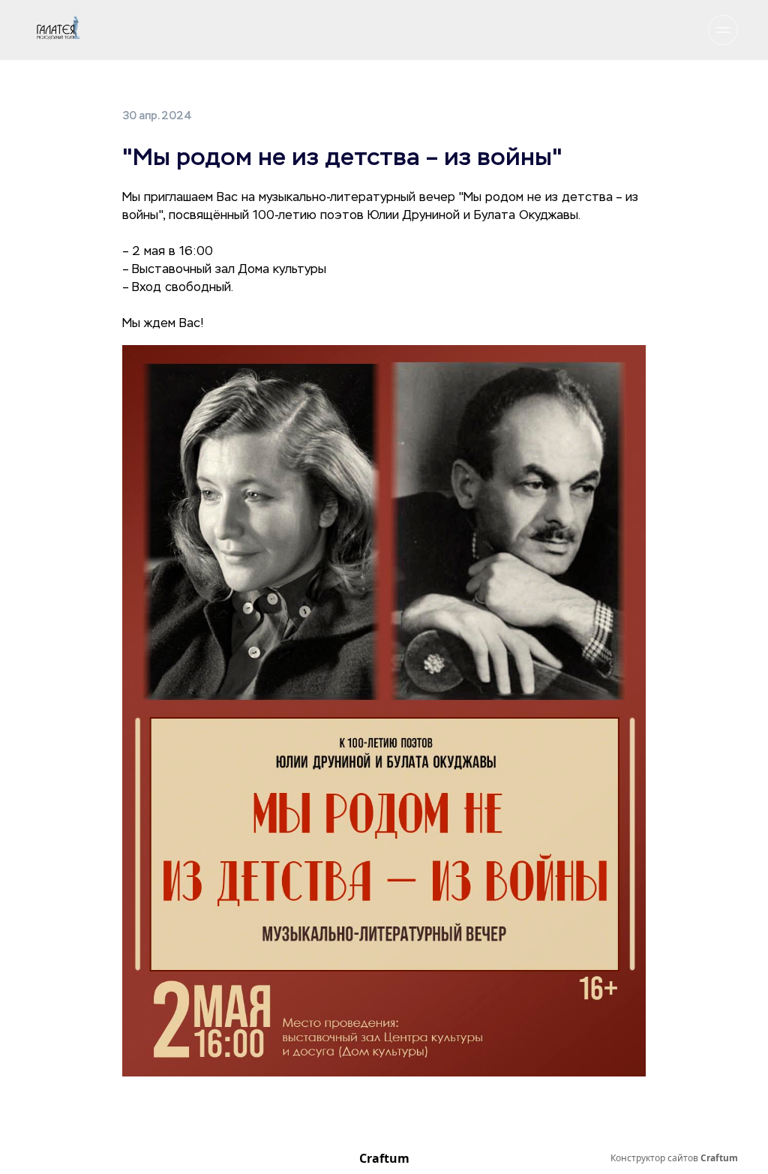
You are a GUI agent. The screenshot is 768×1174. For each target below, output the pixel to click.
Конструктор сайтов (674, 1158)
